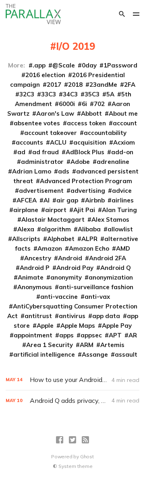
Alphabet (61, 239)
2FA (129, 84)
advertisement (41, 190)
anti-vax (97, 296)
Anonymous (34, 287)
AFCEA (27, 200)
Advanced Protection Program (86, 181)
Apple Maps (77, 325)
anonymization (111, 277)
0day (89, 65)
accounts (29, 142)
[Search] (122, 14)
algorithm (56, 229)
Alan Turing (119, 210)
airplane (25, 210)
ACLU (58, 142)
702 (99, 104)
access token (86, 123)
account (125, 123)
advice (122, 190)
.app (39, 65)
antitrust (38, 316)
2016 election (45, 75)
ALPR (89, 239)
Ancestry (37, 258)
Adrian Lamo (31, 171)
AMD (123, 248)
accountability (105, 133)
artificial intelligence (44, 354)
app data (106, 316)
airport (55, 210)
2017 (54, 84)
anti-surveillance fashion (96, 287)
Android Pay (74, 268)
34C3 (70, 94)
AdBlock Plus (85, 152)
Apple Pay (117, 325)
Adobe (80, 161)
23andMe (103, 84)
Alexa (25, 229)
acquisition (89, 142)
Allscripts (26, 239)
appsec (91, 335)
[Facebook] (59, 440)
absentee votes (37, 123)
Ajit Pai (84, 210)
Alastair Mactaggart (53, 219)
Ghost (87, 456)
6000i (67, 104)
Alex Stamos (110, 219)
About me (123, 113)
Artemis (112, 345)
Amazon (49, 248)
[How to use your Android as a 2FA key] (72, 380)
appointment (33, 335)
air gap (67, 200)
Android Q (115, 268)
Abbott (91, 113)
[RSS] (85, 440)
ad (21, 152)
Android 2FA (107, 258)
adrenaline (113, 161)
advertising (87, 190)
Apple (45, 325)
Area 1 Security (49, 345)
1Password (120, 65)
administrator (42, 161)
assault (126, 354)
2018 (75, 84)
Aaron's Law (55, 113)
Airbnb (95, 200)
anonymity (66, 277)
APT (115, 335)
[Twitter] (72, 440)
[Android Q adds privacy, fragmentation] (72, 400)
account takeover (50, 133)
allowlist (120, 229)
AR (132, 335)
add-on (122, 152)
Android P (35, 268)
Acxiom (124, 142)
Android (70, 258)
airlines (123, 200)
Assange (95, 354)
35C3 (92, 94)
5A (110, 94)
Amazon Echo (89, 248)
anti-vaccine (59, 296)
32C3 (26, 94)
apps (66, 335)
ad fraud (45, 152)
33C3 (48, 94)
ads (63, 171)
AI (47, 200)
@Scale (63, 65)
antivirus (72, 316)
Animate (31, 277)
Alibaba (89, 229)
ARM (86, 345)
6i (84, 104)
